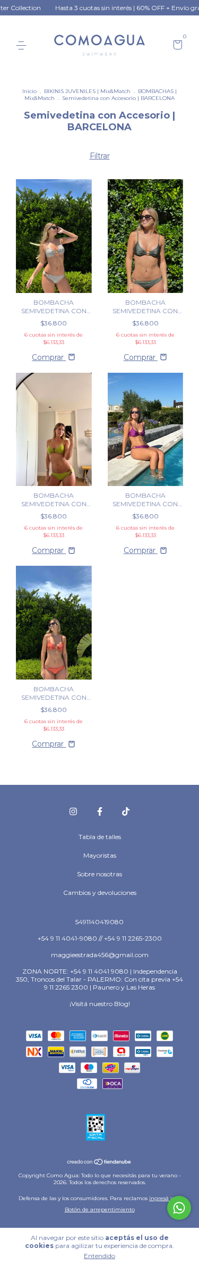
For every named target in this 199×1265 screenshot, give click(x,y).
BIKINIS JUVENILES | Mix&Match (87, 91)
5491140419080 (99, 922)
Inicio (29, 91)
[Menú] (23, 45)
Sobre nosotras (99, 874)
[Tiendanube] (99, 1163)
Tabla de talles (100, 837)
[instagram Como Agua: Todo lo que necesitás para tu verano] (73, 811)
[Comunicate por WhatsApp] (179, 1208)
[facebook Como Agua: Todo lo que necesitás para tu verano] (100, 811)
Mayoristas (99, 855)
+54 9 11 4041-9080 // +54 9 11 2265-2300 (100, 938)
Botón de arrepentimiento (100, 1209)
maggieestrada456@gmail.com (100, 955)
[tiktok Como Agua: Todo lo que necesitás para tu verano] (126, 811)
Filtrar (100, 156)
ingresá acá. (164, 1198)
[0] (176, 46)
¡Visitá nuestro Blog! (100, 1004)
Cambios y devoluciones (99, 893)
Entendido (99, 1256)
